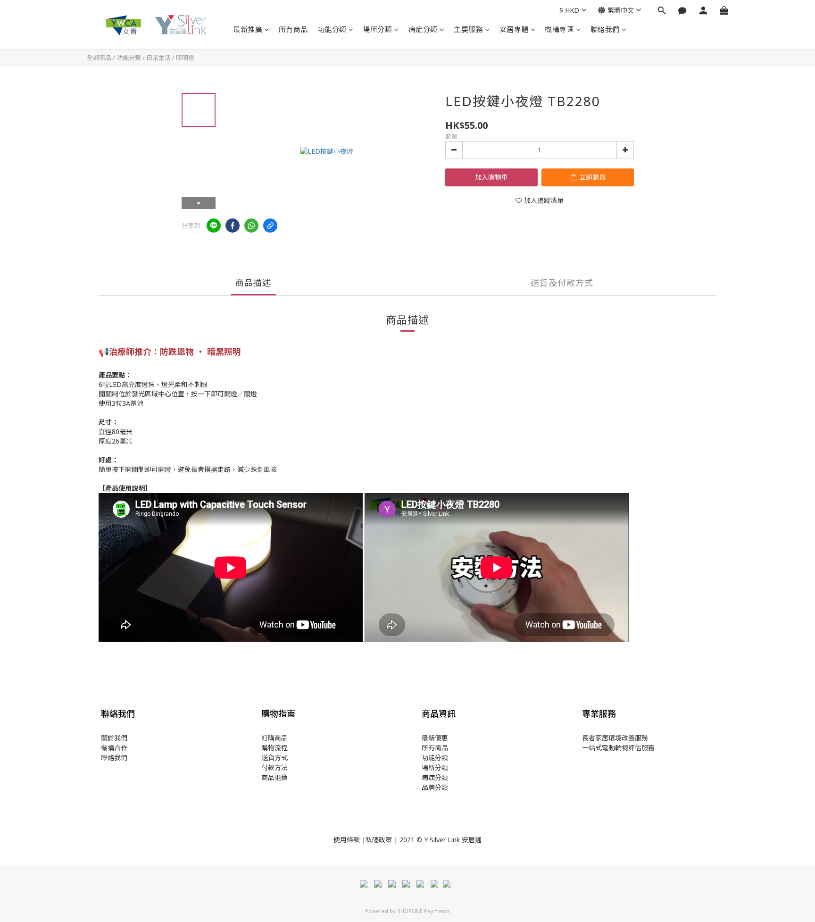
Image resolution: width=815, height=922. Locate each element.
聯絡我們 (605, 29)
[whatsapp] (251, 225)
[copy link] (270, 225)
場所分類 (377, 29)
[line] (214, 225)
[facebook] (232, 225)
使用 (340, 839)
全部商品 (99, 57)
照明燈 (185, 57)
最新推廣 (247, 29)
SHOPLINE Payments (423, 910)
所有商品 (293, 29)
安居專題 (514, 29)
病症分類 (423, 29)
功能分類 (332, 29)
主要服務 (468, 29)
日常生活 (158, 57)
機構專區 (559, 29)
